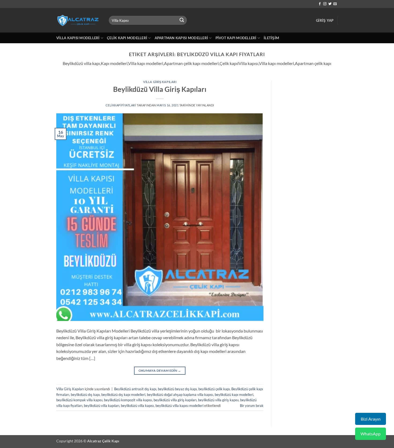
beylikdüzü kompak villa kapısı (79, 400)
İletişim (271, 38)
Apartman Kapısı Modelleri (181, 38)
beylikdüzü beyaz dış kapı (177, 389)
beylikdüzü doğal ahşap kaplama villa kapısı (180, 394)
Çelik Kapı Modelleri (127, 38)
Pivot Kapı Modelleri (236, 38)
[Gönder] (182, 20)
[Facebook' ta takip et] (319, 4)
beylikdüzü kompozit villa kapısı (128, 400)
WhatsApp (370, 433)
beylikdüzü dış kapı (85, 394)
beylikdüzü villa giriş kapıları (175, 400)
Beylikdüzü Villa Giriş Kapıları (159, 89)
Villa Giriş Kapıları (159, 82)
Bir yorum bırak (251, 405)
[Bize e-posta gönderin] (335, 4)
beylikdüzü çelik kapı (214, 389)
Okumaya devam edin (160, 370)
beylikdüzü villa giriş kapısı (218, 400)
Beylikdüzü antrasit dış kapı (135, 389)
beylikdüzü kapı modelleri (234, 394)
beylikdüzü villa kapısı (137, 405)
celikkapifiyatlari (121, 105)
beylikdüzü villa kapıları (101, 405)
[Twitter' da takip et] (330, 4)
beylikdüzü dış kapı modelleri (123, 394)
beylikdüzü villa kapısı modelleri (179, 405)
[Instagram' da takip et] (324, 4)
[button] (324, 20)
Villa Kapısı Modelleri (78, 38)
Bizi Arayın (371, 418)
